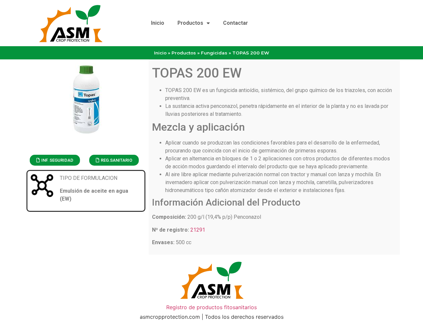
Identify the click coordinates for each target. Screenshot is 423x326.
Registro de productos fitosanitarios (211, 307)
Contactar (235, 23)
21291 (197, 230)
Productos (190, 23)
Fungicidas (214, 52)
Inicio (157, 23)
